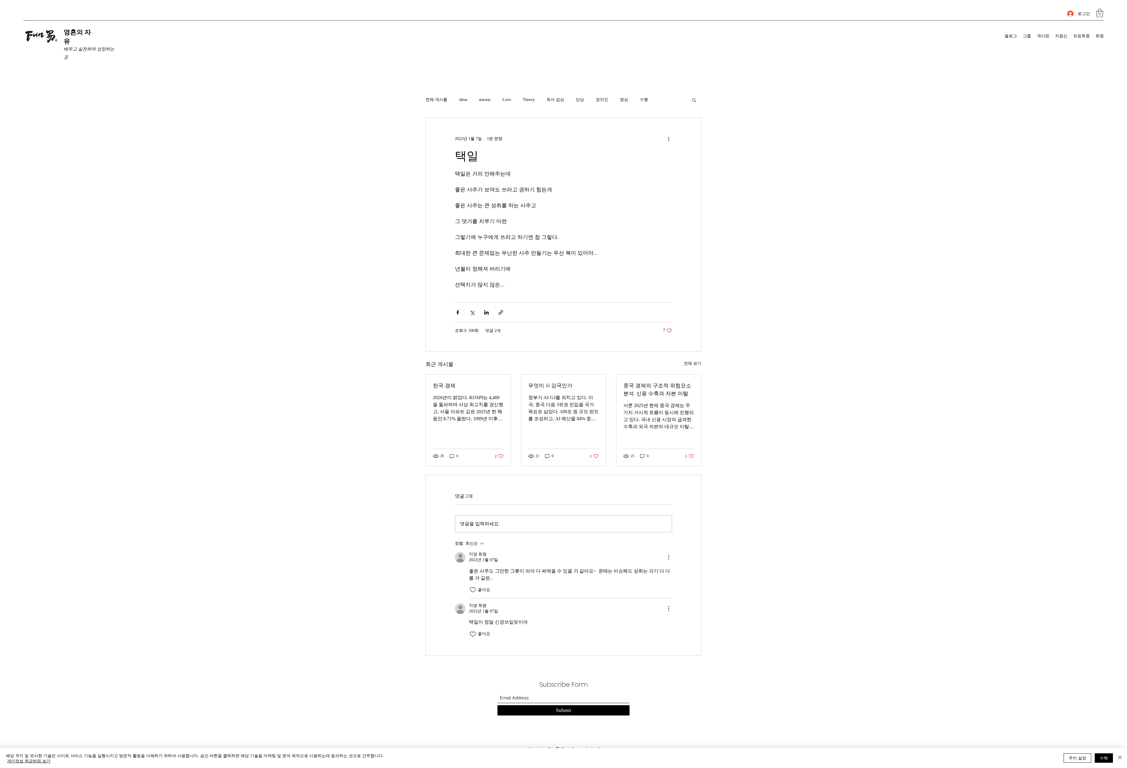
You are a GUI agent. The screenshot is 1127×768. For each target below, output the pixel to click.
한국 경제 (444, 385)
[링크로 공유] (501, 312)
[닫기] (1119, 758)
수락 (1104, 758)
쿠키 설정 (1077, 758)
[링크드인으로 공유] (486, 312)
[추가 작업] (668, 138)
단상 (580, 99)
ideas (463, 99)
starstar (485, 99)
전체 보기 (692, 363)
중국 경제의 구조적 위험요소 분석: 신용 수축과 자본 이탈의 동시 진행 (658, 389)
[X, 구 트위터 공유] (472, 312)
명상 (624, 99)
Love (506, 99)
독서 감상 (555, 99)
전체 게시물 (436, 99)
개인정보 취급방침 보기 (28, 761)
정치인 (602, 99)
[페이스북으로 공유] (457, 312)
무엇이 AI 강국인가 (550, 385)
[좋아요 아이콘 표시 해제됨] (473, 589)
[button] (1099, 13)
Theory (529, 99)
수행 (644, 99)
